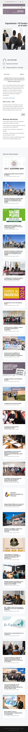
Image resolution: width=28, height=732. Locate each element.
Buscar (23, 114)
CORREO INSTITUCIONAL (10, 1)
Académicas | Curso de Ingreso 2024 (13, 303)
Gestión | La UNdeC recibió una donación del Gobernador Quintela (13, 530)
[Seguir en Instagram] (16, 2)
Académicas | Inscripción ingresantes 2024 (11, 427)
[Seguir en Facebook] (18, 2)
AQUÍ (13, 98)
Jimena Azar (9, 662)
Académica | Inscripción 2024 (12, 403)
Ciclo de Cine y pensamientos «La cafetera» (14, 633)
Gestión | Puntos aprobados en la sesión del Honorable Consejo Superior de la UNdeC (13, 583)
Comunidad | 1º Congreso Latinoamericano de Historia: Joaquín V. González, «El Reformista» (12, 556)
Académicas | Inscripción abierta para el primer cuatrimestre (13, 278)
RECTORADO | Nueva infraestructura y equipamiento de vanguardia (13, 713)
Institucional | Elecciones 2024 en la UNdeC (14, 174)
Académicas (14, 67)
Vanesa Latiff (9, 715)
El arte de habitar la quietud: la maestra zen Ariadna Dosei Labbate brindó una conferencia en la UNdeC (13, 659)
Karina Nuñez (13, 60)
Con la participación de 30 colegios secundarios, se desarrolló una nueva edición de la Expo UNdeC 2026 (13, 686)
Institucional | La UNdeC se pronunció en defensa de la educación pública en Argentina (13, 354)
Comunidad (20, 67)
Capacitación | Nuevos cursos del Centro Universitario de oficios (14, 504)
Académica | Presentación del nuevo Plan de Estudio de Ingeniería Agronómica (12, 480)
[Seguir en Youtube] (20, 2)
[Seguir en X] (23, 2)
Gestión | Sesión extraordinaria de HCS (13, 379)
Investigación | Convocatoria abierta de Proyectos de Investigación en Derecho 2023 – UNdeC (13, 453)
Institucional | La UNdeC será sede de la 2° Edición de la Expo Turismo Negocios (13, 227)
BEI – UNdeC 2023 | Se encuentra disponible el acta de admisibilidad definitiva (14, 608)
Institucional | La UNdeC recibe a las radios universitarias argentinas (13, 328)
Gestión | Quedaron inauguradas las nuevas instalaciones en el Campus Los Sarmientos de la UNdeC (13, 200)
